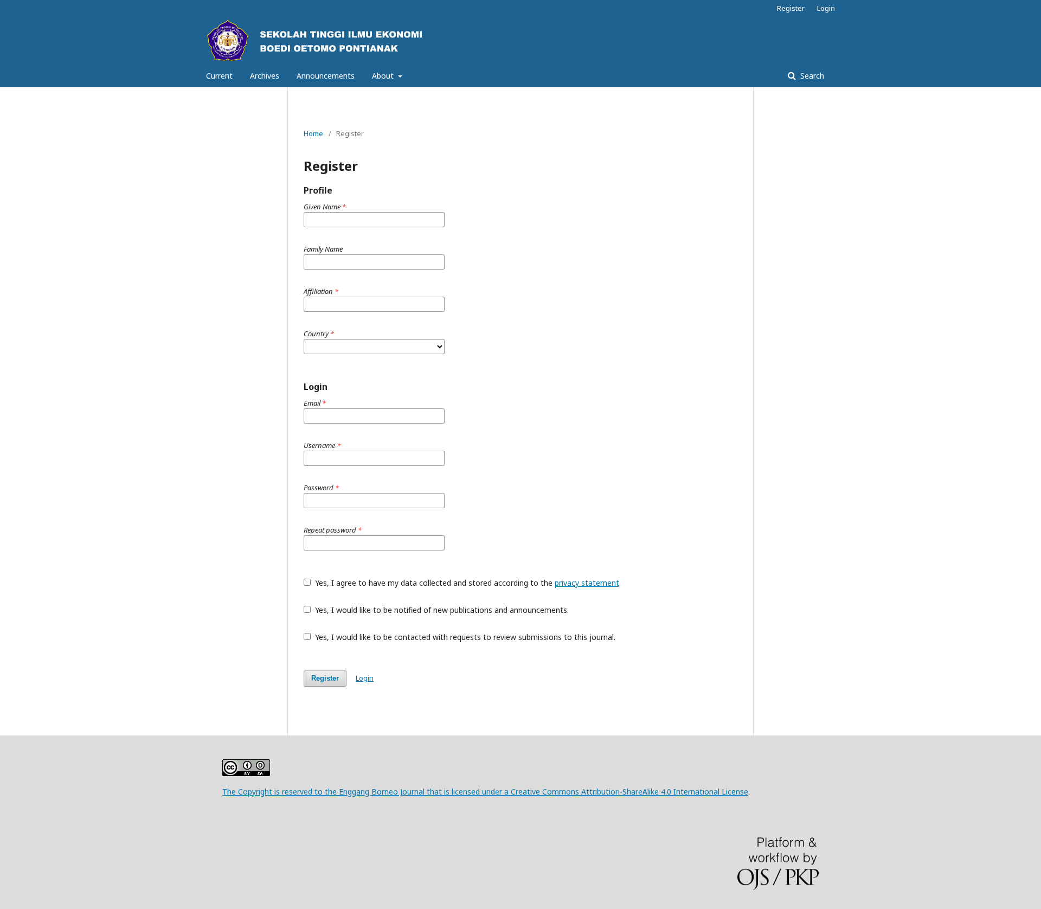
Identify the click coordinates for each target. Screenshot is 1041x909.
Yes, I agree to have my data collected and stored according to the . (467, 583)
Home (313, 133)
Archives (264, 76)
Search (811, 76)
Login (826, 8)
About (384, 76)
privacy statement (587, 583)
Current (219, 76)
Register (791, 8)
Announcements (326, 76)
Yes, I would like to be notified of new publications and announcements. (441, 610)
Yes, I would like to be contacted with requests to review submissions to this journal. (464, 637)
